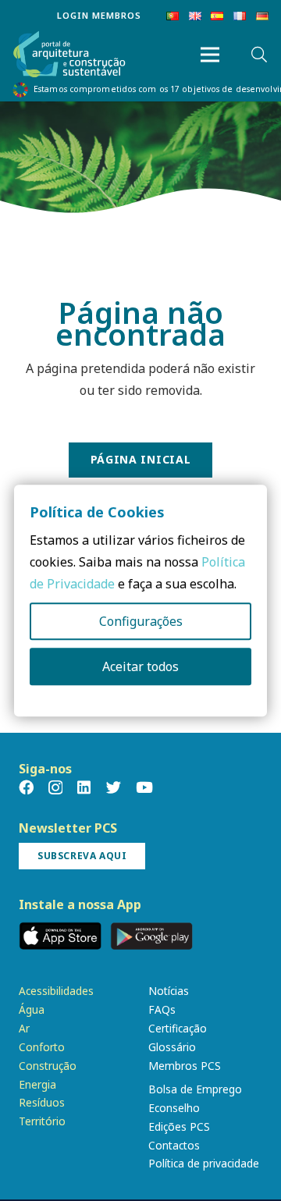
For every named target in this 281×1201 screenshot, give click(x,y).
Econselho (174, 1107)
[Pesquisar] (259, 54)
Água (31, 1009)
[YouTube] (144, 787)
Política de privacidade (203, 1163)
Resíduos (42, 1102)
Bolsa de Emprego (195, 1089)
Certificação (177, 1028)
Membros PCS (184, 1065)
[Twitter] (113, 787)
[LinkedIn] (84, 787)
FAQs (162, 1009)
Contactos (174, 1145)
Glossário (172, 1046)
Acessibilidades (56, 990)
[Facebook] (26, 787)
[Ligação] (69, 55)
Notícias (168, 990)
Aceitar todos (140, 666)
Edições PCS (179, 1126)
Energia (37, 1084)
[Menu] (209, 54)
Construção (47, 1065)
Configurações (141, 621)
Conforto (42, 1046)
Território (42, 1121)
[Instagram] (55, 788)
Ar (24, 1028)
